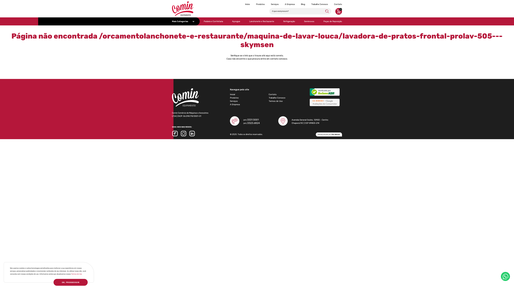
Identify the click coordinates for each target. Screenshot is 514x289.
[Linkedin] (192, 133)
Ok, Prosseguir (70, 282)
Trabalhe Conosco (319, 4)
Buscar (327, 11)
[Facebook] (175, 133)
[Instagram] (183, 133)
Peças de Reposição (332, 21)
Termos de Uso (76, 274)
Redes (505, 276)
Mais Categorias (180, 21)
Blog (303, 4)
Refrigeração (289, 21)
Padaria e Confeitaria (213, 21)
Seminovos (309, 21)
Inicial (232, 94)
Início (247, 4)
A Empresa (290, 4)
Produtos (260, 4)
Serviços (275, 4)
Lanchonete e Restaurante (261, 21)
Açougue (236, 21)
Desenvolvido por (329, 134)
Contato (338, 4)
